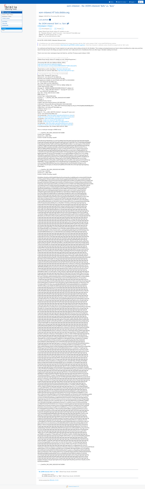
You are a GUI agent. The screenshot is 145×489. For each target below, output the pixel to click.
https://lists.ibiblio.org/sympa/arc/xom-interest (57, 118)
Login (141, 2)
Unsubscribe (5, 25)
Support (132, 2)
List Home (4, 21)
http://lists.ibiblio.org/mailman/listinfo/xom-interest (61, 115)
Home (111, 2)
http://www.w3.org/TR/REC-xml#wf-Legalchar (73, 45)
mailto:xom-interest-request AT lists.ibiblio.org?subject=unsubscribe (56, 116)
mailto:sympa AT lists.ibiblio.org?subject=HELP (56, 121)
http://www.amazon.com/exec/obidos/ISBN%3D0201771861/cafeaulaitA (57, 65)
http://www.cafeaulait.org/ (63, 69)
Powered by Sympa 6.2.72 (74, 486)
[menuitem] (111, 2)
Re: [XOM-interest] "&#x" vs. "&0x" (49, 471)
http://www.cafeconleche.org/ (65, 70)
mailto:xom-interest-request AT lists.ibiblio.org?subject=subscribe (55, 124)
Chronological (42, 26)
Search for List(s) (121, 2)
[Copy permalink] (68, 24)
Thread (50, 26)
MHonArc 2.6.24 (54, 480)
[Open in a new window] (50, 20)
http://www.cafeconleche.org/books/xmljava (49, 64)
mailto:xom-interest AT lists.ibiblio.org (53, 120)
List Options (7, 12)
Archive (4, 28)
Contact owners (6, 18)
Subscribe (4, 23)
